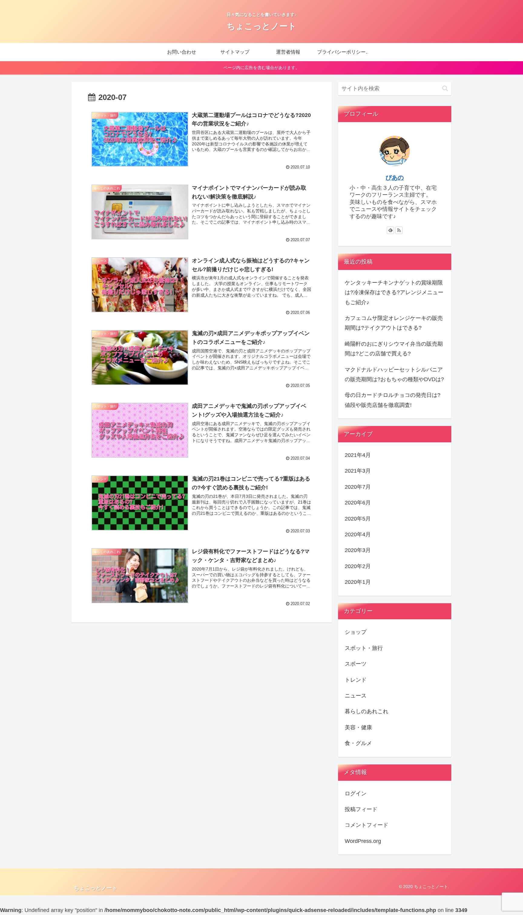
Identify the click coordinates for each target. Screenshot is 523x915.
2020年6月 (358, 503)
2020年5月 (358, 519)
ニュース (356, 696)
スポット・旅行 (364, 648)
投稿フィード (361, 809)
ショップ (356, 632)
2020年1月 (358, 582)
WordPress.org (363, 841)
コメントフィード (366, 825)
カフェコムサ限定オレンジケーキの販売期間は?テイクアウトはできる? (394, 323)
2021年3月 (358, 471)
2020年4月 (358, 534)
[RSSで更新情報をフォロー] (399, 230)
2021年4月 (358, 455)
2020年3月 (358, 550)
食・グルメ (358, 743)
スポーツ (356, 664)
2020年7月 (358, 487)
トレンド (356, 680)
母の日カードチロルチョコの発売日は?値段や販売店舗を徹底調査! (392, 400)
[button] (445, 88)
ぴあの (395, 177)
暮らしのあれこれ (366, 711)
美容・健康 (358, 727)
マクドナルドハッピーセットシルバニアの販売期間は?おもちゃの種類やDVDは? (394, 374)
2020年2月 (358, 566)
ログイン (356, 793)
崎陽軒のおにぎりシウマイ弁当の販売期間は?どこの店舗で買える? (394, 349)
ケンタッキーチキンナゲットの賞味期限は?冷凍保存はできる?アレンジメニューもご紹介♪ (394, 292)
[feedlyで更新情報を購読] (390, 230)
